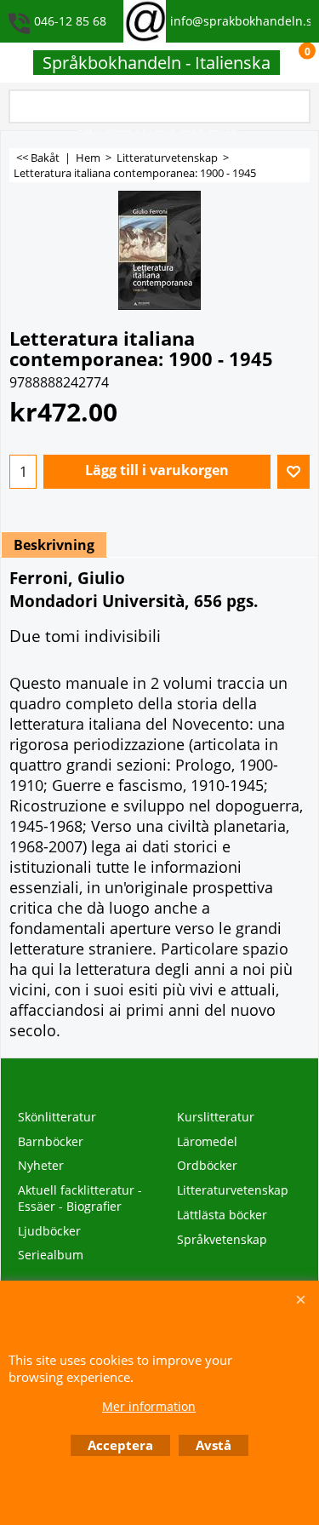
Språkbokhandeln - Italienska (157, 62)
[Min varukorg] (290, 63)
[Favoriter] (293, 472)
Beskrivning (54, 545)
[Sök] (294, 107)
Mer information (149, 1406)
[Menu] (17, 64)
